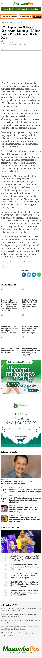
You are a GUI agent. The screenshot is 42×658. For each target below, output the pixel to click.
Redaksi (17, 652)
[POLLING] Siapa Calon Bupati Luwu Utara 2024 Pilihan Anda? (10, 351)
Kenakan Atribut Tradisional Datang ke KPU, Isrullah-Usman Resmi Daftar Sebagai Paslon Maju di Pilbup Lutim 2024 (9, 305)
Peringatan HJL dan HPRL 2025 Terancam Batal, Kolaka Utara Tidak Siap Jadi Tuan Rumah (20, 622)
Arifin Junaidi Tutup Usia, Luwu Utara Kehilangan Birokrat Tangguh (16, 482)
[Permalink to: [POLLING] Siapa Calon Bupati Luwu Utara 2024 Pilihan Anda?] (10, 341)
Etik (22, 652)
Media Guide (29, 652)
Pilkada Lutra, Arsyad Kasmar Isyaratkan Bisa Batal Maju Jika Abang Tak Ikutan (31, 352)
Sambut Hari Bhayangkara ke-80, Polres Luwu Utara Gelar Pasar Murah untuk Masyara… (24, 520)
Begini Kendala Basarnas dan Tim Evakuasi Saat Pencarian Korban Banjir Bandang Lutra (21, 609)
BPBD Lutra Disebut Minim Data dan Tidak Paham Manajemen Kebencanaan (18, 615)
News (3, 479)
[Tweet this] (29, 274)
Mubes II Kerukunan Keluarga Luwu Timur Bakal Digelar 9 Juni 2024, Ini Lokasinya (9, 329)
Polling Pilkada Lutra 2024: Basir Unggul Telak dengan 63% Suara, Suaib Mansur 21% (30, 304)
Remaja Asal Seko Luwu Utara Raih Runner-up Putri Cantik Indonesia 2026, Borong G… (23, 510)
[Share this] (24, 274)
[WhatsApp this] (39, 274)
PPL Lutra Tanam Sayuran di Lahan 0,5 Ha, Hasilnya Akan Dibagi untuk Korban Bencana (19, 628)
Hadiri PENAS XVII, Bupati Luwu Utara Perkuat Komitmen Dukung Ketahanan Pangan (24, 584)
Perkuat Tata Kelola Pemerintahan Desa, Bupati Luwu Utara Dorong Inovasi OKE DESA (25, 500)
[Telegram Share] (34, 274)
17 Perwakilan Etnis (9, 262)
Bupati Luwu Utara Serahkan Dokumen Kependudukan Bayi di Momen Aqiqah (25, 491)
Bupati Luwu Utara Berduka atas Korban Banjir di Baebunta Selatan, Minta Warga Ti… (24, 567)
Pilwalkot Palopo (26, 262)
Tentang (11, 652)
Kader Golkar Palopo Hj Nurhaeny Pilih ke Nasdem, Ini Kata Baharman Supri (31, 329)
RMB (4, 266)
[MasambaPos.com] (23, 3)
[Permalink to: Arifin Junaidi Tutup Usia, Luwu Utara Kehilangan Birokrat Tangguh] (21, 466)
